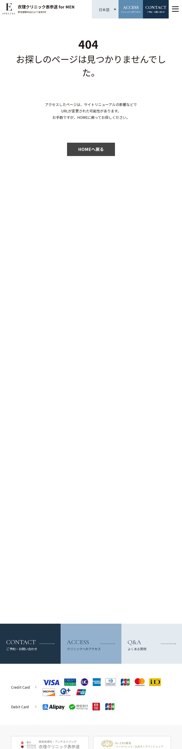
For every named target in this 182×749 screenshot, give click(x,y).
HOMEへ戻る (91, 149)
